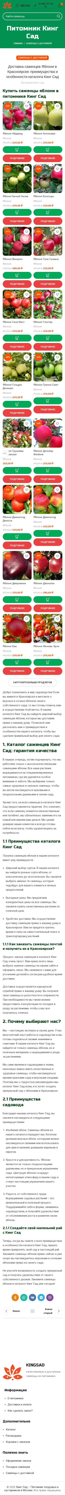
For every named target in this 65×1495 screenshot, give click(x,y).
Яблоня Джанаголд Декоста (14, 518)
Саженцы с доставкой (39, 43)
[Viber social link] (49, 1297)
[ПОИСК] (58, 16)
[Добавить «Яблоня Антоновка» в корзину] (47, 149)
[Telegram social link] (41, 1297)
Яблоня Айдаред (13, 133)
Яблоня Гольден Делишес (12, 386)
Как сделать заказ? (20, 1410)
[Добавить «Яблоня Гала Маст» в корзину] (17, 338)
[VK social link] (32, 1297)
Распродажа (13, 1435)
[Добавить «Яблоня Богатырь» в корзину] (47, 212)
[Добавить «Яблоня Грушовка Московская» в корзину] (17, 470)
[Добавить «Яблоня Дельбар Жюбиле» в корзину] (47, 470)
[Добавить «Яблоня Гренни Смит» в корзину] (47, 400)
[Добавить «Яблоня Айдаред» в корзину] (17, 149)
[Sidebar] (4, 453)
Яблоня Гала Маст (14, 322)
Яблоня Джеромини (14, 583)
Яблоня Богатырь (43, 196)
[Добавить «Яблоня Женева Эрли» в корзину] (47, 662)
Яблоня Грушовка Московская (13, 452)
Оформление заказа (18, 1460)
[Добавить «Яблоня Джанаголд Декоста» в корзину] (17, 536)
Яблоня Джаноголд (44, 517)
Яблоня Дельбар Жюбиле (43, 452)
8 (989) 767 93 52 (45, 5)
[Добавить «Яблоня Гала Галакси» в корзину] (47, 275)
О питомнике (15, 1398)
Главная (18, 43)
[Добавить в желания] (26, 106)
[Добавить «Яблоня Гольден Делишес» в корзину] (17, 404)
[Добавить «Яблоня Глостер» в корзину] (47, 338)
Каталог (11, 1429)
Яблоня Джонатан (44, 583)
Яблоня (7, 138)
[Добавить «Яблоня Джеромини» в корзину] (17, 599)
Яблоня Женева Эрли (46, 646)
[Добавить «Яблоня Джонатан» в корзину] (47, 599)
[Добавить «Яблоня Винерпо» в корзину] (17, 275)
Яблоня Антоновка (44, 133)
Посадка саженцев (18, 1467)
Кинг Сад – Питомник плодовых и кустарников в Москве (31, 1488)
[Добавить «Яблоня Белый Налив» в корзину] (17, 212)
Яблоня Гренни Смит (45, 384)
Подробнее (17, 158)
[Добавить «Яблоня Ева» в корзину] (17, 662)
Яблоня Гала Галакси (46, 259)
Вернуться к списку (32, 1311)
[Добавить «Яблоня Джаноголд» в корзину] (47, 533)
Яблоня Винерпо (13, 259)
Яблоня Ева (10, 646)
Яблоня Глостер (42, 322)
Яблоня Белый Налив (15, 196)
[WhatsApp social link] (23, 1297)
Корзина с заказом (18, 1441)
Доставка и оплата (19, 1404)
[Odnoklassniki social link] (15, 1297)
